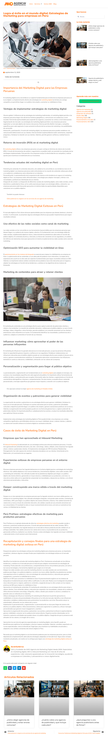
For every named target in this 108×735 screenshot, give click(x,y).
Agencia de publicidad (84, 111)
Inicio (4, 68)
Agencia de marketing (84, 109)
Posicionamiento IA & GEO (85, 119)
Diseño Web (80, 115)
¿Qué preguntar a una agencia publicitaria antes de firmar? (95, 63)
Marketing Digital (11, 68)
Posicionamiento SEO (83, 121)
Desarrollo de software (84, 113)
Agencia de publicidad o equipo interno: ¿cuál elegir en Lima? (96, 80)
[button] (38, 3)
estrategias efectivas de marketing (48, 523)
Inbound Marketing (11, 445)
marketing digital (46, 100)
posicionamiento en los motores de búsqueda (19, 254)
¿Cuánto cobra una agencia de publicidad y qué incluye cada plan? (96, 45)
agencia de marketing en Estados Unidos (40, 389)
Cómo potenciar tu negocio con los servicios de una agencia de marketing (30, 199)
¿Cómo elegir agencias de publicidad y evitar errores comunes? (96, 28)
